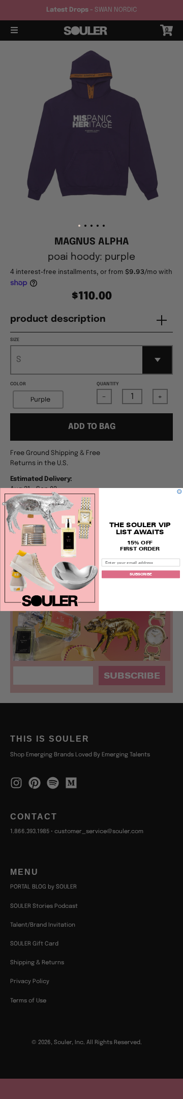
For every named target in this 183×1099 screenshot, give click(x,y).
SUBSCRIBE (141, 574)
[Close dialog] (179, 492)
